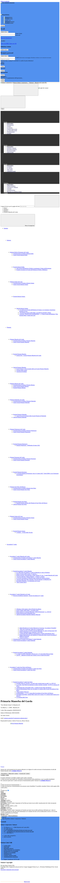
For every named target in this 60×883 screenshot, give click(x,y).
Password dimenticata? (6, 38)
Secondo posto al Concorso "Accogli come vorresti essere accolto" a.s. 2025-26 (36, 683)
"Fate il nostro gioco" (21, 582)
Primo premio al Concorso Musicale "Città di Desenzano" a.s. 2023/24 (33, 611)
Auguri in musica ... (24, 637)
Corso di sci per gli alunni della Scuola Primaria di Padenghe (31, 416)
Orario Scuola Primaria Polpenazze (21, 432)
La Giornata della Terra (22, 697)
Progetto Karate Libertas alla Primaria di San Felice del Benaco (31, 503)
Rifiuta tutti (13, 773)
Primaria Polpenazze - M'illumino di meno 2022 (28, 445)
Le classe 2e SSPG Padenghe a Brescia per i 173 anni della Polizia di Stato (34, 654)
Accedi (2, 25)
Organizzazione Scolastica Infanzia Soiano (23, 283)
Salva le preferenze (12, 815)
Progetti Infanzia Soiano (19, 296)
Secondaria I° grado (12, 544)
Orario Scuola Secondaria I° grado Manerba (24, 559)
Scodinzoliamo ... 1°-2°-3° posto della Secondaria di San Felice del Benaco (34, 693)
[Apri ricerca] (26, 89)
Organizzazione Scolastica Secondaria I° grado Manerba (27, 557)
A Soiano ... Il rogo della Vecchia (24, 532)
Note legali (6, 847)
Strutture (6, 209)
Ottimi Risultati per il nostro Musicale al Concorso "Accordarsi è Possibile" (37, 628)
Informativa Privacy (9, 848)
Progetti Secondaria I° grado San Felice (23, 682)
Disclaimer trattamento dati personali (10, 869)
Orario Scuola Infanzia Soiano (20, 284)
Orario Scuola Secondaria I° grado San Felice (24, 670)
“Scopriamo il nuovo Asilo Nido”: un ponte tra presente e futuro (35, 312)
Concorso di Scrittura (21, 371)
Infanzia (9, 240)
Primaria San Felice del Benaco (18, 486)
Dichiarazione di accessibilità (11, 851)
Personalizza (4, 773)
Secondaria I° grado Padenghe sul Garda (20, 594)
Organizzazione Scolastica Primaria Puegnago (24, 458)
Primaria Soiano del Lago (16, 516)
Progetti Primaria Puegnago (20, 472)
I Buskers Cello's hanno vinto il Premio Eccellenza (28, 609)
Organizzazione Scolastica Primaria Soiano (23, 517)
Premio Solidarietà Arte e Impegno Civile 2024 (30, 632)
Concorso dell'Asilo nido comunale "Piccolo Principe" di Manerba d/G (33, 579)
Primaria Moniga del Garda (17, 383)
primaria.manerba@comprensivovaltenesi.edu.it (15, 718)
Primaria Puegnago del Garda (17, 457)
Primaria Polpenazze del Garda (18, 429)
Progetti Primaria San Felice (20, 501)
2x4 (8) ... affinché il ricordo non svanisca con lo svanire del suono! (32, 655)
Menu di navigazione (29, 225)
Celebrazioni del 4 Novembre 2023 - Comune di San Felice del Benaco (33, 687)
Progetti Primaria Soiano (19, 531)
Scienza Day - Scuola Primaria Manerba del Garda (28, 355)
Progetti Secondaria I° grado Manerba (22, 571)
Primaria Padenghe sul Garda (17, 399)
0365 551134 (9, 828)
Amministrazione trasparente (11, 856)
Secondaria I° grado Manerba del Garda (20, 556)
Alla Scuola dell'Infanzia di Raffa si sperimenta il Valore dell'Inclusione (33, 268)
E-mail (17, 57)
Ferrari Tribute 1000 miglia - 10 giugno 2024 (27, 610)
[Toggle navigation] (13, 102)
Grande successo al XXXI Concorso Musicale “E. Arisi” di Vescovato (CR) (38, 630)
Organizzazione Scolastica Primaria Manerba (24, 340)
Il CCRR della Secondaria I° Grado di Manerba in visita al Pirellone (33, 572)
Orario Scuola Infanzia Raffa (20, 255)
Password (17, 35)
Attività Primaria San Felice (20, 504)
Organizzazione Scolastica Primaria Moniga (24, 385)
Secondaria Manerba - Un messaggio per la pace (28, 581)
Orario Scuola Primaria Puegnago (21, 460)
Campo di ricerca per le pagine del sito (10, 206)
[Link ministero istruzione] (7, 2)
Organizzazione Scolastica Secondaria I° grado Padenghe (27, 639)
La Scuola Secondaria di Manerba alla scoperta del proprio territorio (33, 578)
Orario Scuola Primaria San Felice (21, 489)
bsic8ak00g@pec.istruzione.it (20, 831)
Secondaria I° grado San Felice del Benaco (20, 667)
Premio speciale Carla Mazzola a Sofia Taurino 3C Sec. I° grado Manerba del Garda (37, 575)
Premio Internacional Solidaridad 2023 (25, 613)
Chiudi (2, 66)
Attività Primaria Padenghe (19, 417)
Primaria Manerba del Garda (17, 339)
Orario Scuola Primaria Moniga (21, 386)
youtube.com (4, 790)
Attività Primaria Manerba (19, 367)
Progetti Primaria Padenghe (20, 414)
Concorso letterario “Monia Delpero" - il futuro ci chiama (30, 576)
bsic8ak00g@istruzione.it (19, 830)
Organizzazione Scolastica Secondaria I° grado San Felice (27, 668)
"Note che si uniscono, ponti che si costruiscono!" (31, 629)
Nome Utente (18, 33)
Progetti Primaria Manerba (19, 354)
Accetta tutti (24, 773)
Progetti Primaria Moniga (19, 387)
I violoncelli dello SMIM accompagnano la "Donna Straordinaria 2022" (37, 633)
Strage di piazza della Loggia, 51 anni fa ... (26, 574)
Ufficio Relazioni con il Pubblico (12, 849)
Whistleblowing (8, 854)
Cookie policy (7, 845)
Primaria (6, 210)
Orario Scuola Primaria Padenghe (21, 402)
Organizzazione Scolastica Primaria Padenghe (24, 401)
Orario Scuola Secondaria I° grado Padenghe (24, 640)
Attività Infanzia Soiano (22, 308)
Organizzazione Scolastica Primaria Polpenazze (24, 430)
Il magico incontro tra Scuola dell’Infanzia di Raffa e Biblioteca (31, 269)
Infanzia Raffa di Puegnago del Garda (19, 252)
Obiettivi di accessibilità (9, 852)
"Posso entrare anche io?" (22, 691)
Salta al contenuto (5, 1)
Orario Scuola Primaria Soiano (20, 519)
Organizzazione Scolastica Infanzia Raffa (23, 253)
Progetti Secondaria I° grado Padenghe (22, 652)
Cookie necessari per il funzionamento (10, 784)
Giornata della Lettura (21, 370)
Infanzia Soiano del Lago (16, 281)
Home (5, 208)
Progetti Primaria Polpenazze (20, 444)
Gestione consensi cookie (10, 855)
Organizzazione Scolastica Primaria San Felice (24, 488)
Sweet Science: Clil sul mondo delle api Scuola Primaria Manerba (32, 369)
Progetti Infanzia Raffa (19, 267)
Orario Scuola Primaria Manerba (21, 342)
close (2, 108)
